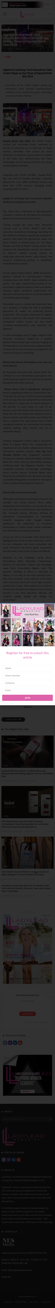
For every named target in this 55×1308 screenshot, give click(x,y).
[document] (27, 654)
